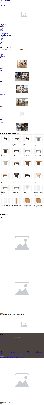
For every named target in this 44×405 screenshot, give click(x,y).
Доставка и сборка (4, 0)
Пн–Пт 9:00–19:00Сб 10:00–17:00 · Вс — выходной (3, 1)
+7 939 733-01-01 (7, 2)
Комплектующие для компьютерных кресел (6, 35)
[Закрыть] (42, 25)
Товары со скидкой (4, 27)
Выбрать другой (4, 5)
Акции (3, 26)
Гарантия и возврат (8, 0)
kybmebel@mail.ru (10, 2)
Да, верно (1, 5)
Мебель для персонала (4, 30)
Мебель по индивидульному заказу (5, 36)
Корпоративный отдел (2, 2)
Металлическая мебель (4, 32)
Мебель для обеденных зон (5, 33)
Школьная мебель (4, 37)
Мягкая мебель (3, 34)
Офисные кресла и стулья (4, 31)
